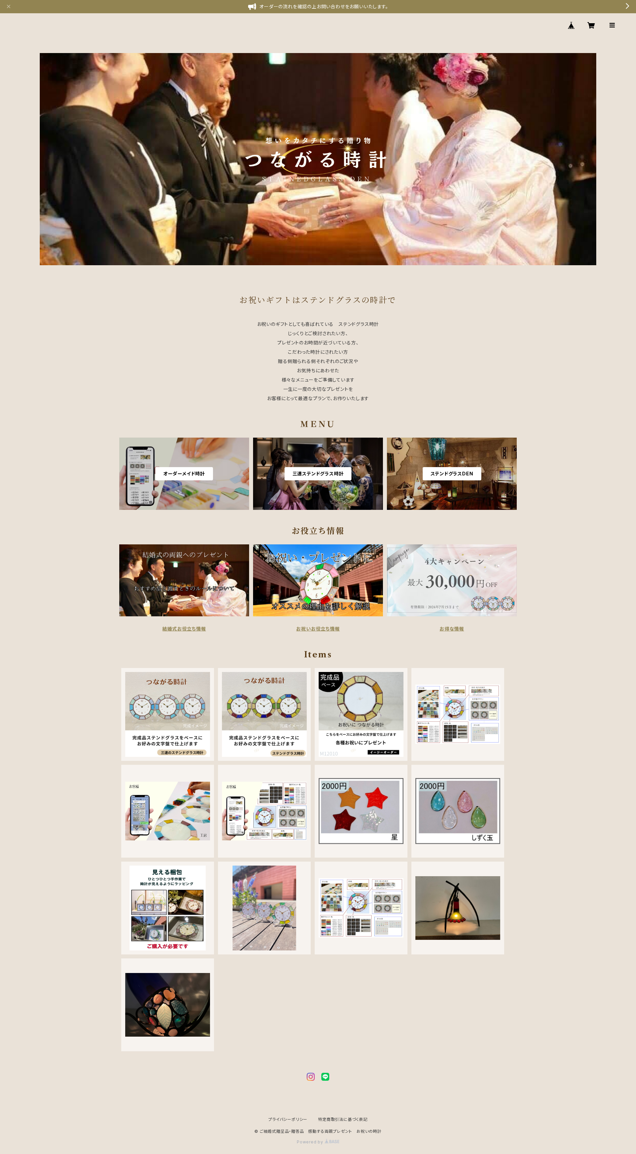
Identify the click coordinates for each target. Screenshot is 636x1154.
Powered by (311, 1141)
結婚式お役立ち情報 (184, 629)
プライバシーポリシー (287, 1119)
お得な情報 (452, 629)
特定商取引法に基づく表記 (343, 1119)
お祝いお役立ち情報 (318, 629)
